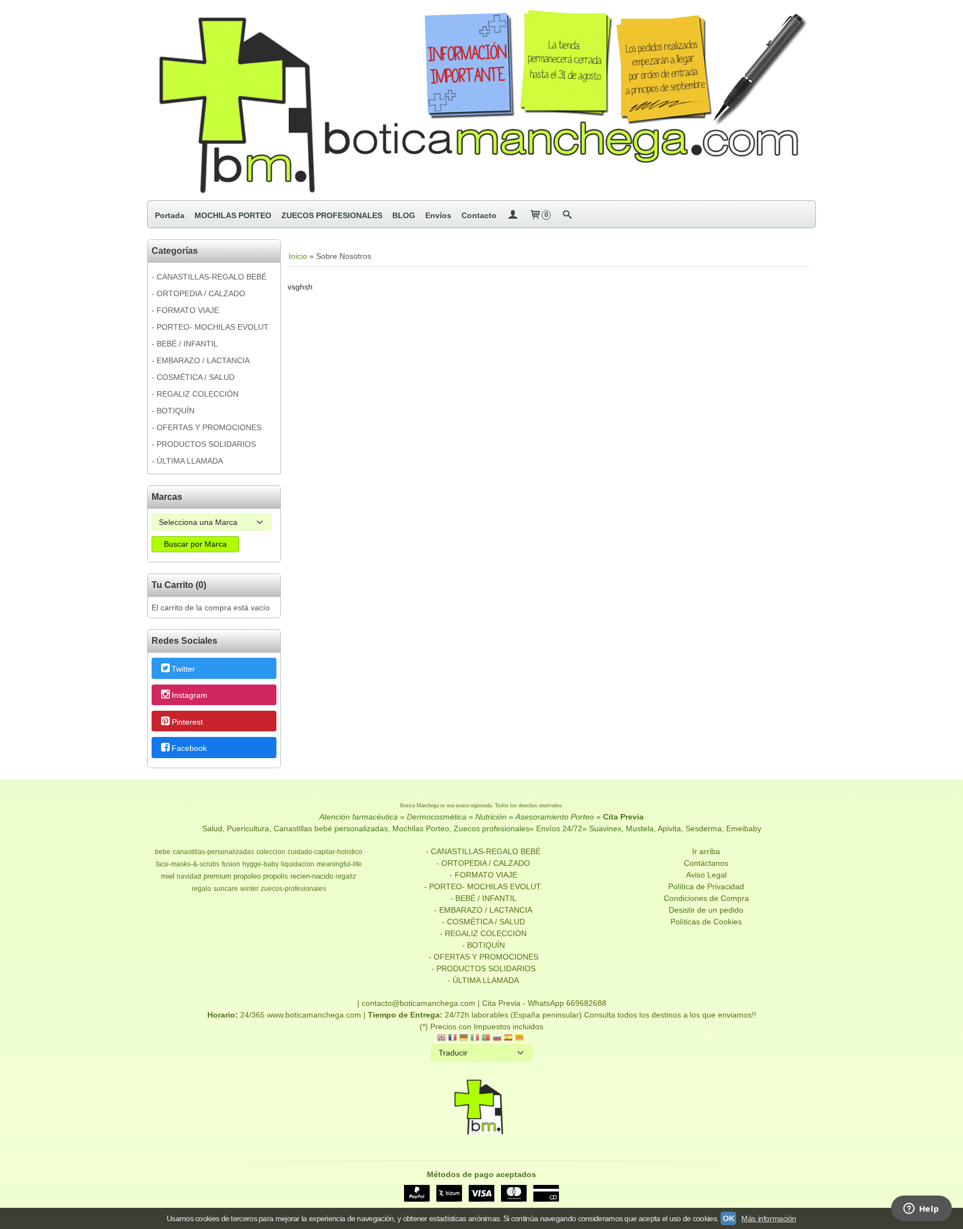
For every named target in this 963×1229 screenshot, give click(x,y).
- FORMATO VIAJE (185, 310)
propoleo (247, 876)
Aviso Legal (706, 874)
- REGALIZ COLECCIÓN (195, 393)
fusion (231, 864)
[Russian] (497, 1038)
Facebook (189, 748)
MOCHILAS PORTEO (232, 215)
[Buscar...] (567, 215)
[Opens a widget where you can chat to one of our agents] (921, 1209)
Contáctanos (706, 863)
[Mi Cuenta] (513, 215)
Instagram (189, 695)
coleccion (270, 852)
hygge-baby (260, 864)
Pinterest (187, 721)
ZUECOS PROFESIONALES (331, 215)
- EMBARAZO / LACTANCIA (201, 360)
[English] (441, 1038)
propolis (275, 876)
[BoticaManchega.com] (481, 100)
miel (167, 876)
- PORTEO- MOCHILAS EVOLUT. (211, 326)
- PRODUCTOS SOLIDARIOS (204, 444)
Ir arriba (706, 851)
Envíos (438, 215)
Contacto (479, 215)
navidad (189, 876)
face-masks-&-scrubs (188, 864)
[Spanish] (508, 1038)
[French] (452, 1038)
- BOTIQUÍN (173, 410)
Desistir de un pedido (706, 909)
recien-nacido (311, 876)
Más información (768, 1218)
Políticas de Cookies (706, 921)
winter (249, 889)
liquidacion (297, 864)
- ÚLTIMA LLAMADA (187, 460)
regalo (201, 889)
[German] (463, 1038)
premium (217, 876)
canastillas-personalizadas (213, 852)
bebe (163, 852)
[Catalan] (520, 1038)
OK (728, 1218)
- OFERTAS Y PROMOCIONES (206, 427)
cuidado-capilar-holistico (325, 852)
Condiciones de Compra (706, 898)
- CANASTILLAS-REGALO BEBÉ (209, 276)
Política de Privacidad (706, 886)
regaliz (345, 876)
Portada (169, 215)
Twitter (183, 668)
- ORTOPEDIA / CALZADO (198, 293)
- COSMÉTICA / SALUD (193, 377)
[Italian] (474, 1038)
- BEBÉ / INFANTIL (185, 343)
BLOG (403, 215)
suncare (225, 889)
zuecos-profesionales (293, 889)
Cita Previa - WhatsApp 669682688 (544, 1003)
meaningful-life (339, 864)
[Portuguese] (485, 1038)
